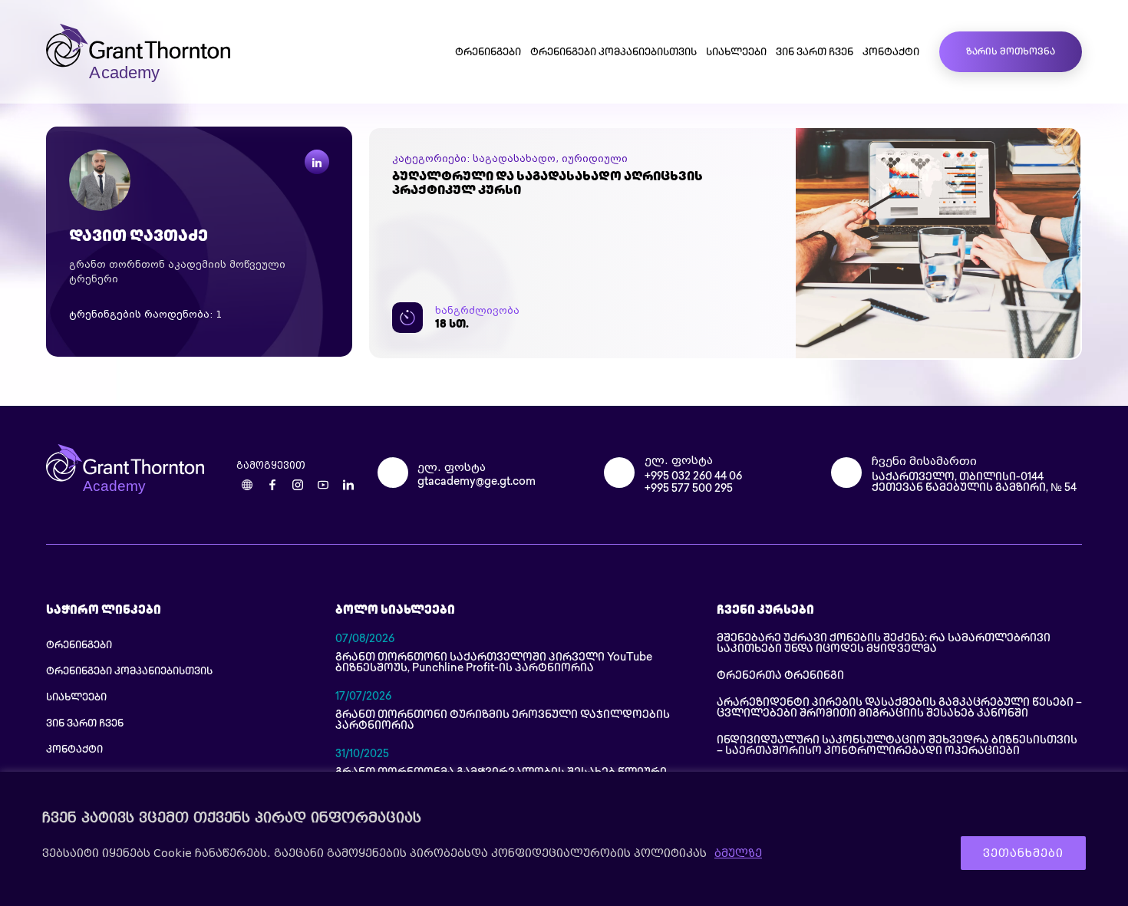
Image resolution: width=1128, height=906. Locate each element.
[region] (564, 839)
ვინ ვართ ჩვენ (814, 53)
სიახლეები (736, 53)
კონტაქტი (890, 53)
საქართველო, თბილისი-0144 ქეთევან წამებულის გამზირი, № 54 (974, 483)
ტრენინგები (488, 53)
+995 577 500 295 (689, 489)
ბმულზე (738, 853)
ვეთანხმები (1023, 853)
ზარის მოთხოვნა (1010, 53)
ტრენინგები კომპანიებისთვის (613, 53)
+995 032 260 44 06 (693, 477)
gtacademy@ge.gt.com (476, 482)
